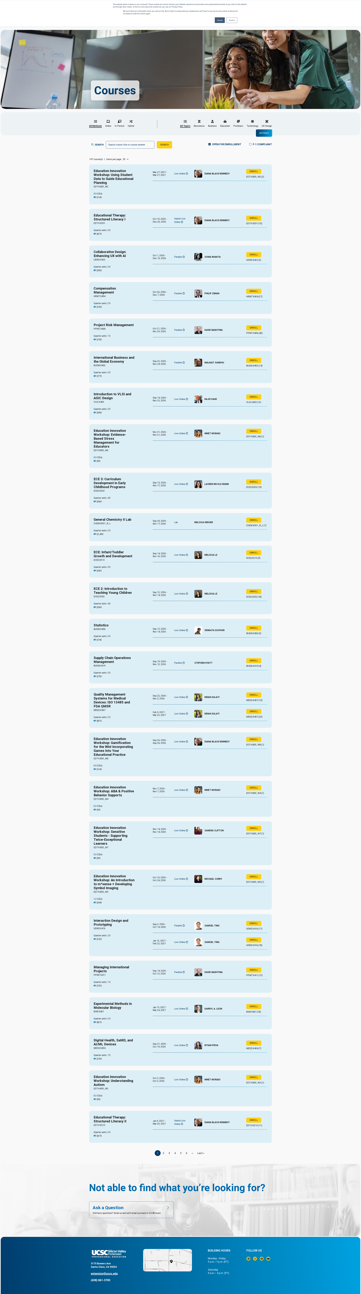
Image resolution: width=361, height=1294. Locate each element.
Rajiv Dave (210, 399)
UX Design (267, 126)
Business (212, 126)
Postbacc (238, 126)
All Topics (185, 126)
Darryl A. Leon (213, 1008)
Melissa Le (210, 555)
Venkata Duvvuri (214, 630)
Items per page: (114, 159)
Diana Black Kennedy (217, 173)
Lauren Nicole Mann (216, 484)
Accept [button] (219, 20)
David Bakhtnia (213, 330)
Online (108, 126)
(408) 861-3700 (100, 1280)
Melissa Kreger (203, 522)
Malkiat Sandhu (214, 362)
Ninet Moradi (212, 433)
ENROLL (254, 171)
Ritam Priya (211, 1045)
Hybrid (131, 126)
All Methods (95, 126)
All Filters (264, 133)
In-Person (119, 126)
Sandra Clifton (214, 830)
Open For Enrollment (226, 144)
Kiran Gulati (211, 697)
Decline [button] (232, 20)
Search (99, 144)
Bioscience (199, 126)
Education (225, 126)
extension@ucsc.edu (104, 1273)
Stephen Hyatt (203, 663)
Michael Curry (213, 879)
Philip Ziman (211, 293)
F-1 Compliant (262, 144)
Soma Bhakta (212, 257)
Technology (252, 126)
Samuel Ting (211, 925)
